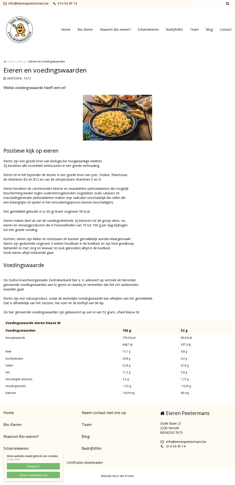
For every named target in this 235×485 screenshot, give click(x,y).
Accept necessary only (34, 475)
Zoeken (227, 3)
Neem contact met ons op (104, 412)
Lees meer (13, 459)
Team (194, 29)
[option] (117, 118)
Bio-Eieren (85, 29)
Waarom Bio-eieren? (115, 29)
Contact (226, 29)
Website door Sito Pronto (117, 476)
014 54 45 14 (67, 3)
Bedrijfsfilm (174, 29)
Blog (209, 29)
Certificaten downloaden (85, 462)
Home (65, 29)
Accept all (33, 466)
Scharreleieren (148, 29)
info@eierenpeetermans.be (28, 3)
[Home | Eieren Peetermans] (26, 29)
